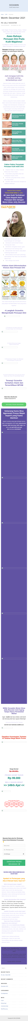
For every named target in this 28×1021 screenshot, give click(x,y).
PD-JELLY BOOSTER (9, 23)
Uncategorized (5, 25)
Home (2, 14)
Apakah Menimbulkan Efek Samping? (15, 899)
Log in (2, 1000)
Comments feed (4, 1006)
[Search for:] (14, 968)
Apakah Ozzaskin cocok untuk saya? (14, 911)
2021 (6, 14)
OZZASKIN (14, 5)
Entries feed (3, 1003)
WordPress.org (4, 1008)
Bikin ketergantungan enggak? (13, 884)
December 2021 (4, 986)
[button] (14, 884)
